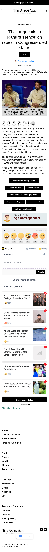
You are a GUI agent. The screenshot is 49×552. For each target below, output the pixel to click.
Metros (5, 465)
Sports (5, 457)
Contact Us (7, 522)
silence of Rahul (15, 188)
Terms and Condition (12, 506)
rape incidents (33, 188)
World (5, 461)
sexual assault (35, 202)
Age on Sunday (27, 3)
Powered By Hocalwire (10, 547)
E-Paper (6, 510)
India (24, 54)
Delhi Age (6, 480)
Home (5, 431)
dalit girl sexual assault (24, 209)
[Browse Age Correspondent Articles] (7, 218)
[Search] (46, 11)
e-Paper (17, 3)
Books (5, 453)
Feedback (7, 514)
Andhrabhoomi (9, 439)
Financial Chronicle (11, 443)
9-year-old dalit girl (14, 202)
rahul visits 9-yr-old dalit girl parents (24, 195)
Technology (8, 469)
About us (6, 492)
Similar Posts (11, 408)
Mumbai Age (8, 484)
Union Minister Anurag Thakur (24, 181)
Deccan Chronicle (11, 435)
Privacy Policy (9, 518)
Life (4, 496)
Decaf (5, 488)
